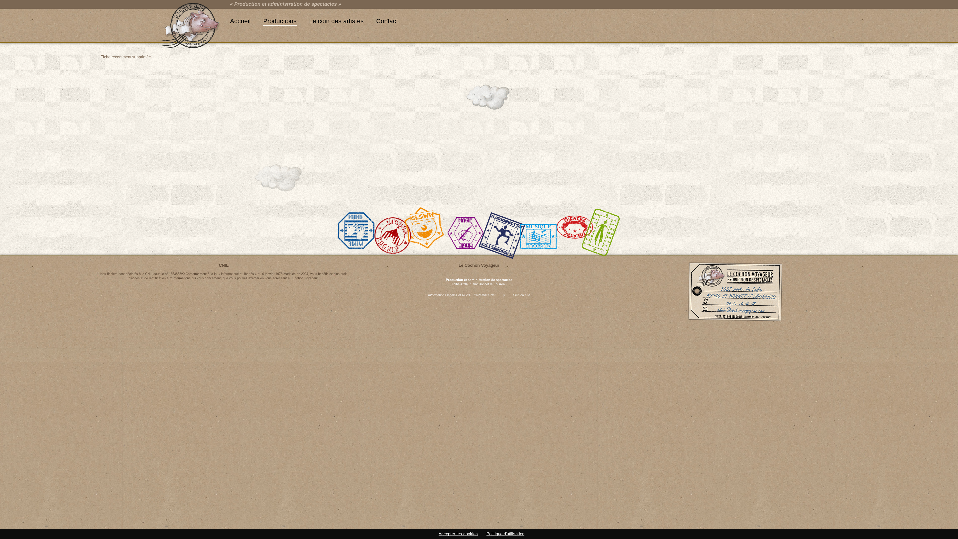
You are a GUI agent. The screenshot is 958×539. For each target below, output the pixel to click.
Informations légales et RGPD (449, 295)
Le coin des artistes (336, 20)
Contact (387, 20)
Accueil (240, 20)
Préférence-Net (484, 295)
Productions (280, 20)
